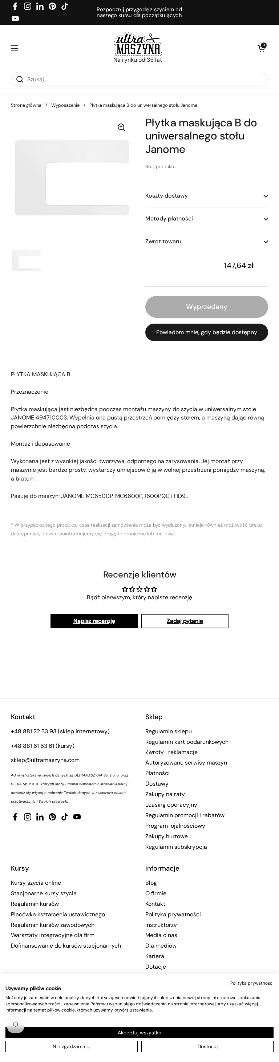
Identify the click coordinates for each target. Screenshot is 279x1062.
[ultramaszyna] (138, 44)
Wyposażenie (65, 105)
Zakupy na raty (165, 794)
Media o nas (161, 935)
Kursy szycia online (36, 883)
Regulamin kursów (35, 904)
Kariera (154, 956)
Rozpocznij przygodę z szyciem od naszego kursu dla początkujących (139, 13)
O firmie (155, 893)
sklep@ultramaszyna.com (45, 760)
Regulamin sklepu (168, 731)
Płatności (157, 773)
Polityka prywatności (173, 914)
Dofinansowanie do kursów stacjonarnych (66, 945)
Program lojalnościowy (175, 826)
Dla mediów (161, 945)
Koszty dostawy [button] (166, 195)
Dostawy (157, 783)
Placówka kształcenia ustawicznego (58, 914)
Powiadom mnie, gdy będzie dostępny (206, 332)
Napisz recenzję (94, 621)
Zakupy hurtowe (166, 836)
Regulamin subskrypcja (176, 847)
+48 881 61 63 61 (32, 746)
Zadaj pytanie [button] (185, 621)
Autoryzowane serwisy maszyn (186, 762)
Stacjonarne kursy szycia (44, 893)
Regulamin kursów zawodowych (52, 925)
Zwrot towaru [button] (163, 241)
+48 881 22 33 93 (33, 731)
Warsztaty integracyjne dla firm (52, 935)
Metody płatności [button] (169, 218)
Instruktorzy (161, 925)
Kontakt (155, 904)
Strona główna (26, 105)
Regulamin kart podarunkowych (187, 742)
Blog (151, 883)
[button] (261, 48)
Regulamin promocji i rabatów (185, 815)
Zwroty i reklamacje (171, 752)
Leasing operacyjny (171, 804)
